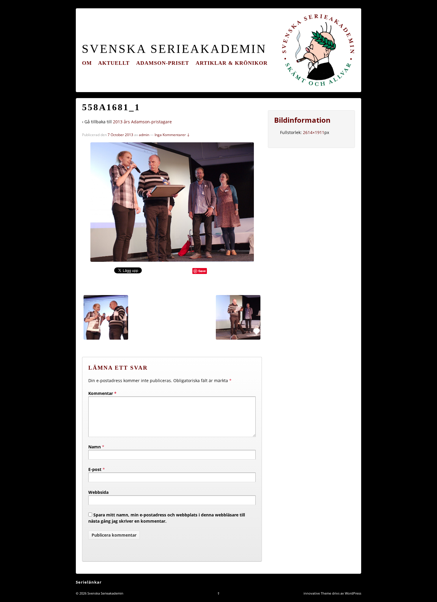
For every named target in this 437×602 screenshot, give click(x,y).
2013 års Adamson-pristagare (142, 122)
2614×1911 (313, 132)
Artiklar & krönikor (232, 63)
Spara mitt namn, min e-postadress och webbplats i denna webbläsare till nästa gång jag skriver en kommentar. (166, 518)
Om (87, 63)
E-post (94, 469)
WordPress (353, 593)
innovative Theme (317, 593)
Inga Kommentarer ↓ (172, 134)
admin (144, 134)
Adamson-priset (162, 63)
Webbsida (98, 492)
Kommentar (102, 393)
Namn (94, 447)
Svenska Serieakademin (174, 49)
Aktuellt (114, 63)
